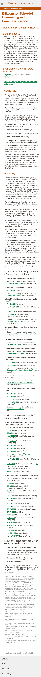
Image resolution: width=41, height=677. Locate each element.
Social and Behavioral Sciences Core (20, 383)
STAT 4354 (11, 518)
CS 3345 (10, 478)
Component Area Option (15, 409)
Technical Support (7, 674)
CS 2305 (13, 441)
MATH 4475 (14, 536)
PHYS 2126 (11, 471)
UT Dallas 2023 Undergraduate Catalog (12, 8)
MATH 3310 (11, 498)
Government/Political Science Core (19, 370)
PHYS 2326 (11, 312)
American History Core (15, 353)
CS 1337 (10, 430)
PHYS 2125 (11, 399)
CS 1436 (10, 427)
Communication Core (14, 283)
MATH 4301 (11, 506)
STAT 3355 (11, 509)
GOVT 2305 (11, 362)
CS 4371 (10, 486)
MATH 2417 (11, 290)
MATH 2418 (11, 448)
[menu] (2, 3)
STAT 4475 (11, 530)
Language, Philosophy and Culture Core (21, 334)
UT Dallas (5, 659)
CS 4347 (10, 483)
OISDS (4, 664)
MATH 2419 (11, 396)
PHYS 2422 (14, 314)
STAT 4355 (11, 522)
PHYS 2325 (11, 304)
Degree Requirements (12, 75)
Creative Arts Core (13, 345)
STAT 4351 (11, 512)
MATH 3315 (11, 436)
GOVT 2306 (11, 365)
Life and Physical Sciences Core (18, 321)
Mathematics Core (13, 295)
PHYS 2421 (14, 307)
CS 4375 (10, 496)
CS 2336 (10, 433)
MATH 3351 (11, 503)
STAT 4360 (11, 525)
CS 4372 (10, 491)
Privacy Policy (6, 669)
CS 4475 (13, 533)
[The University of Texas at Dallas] (20, 3)
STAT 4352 (11, 515)
